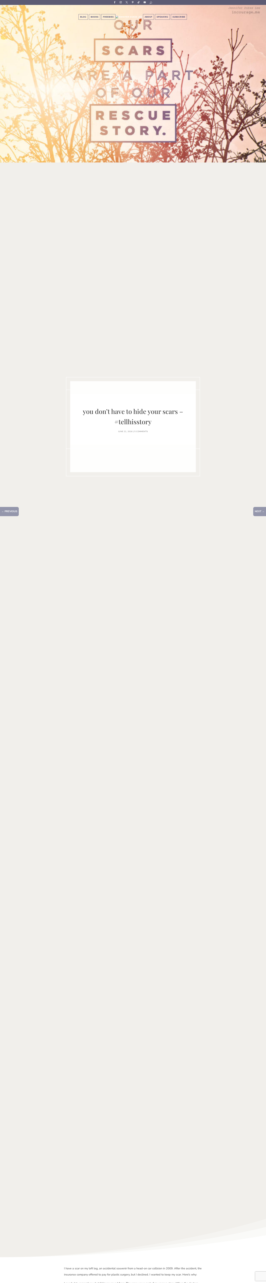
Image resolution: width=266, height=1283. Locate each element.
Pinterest (133, 2)
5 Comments (141, 431)
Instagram (121, 2)
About (148, 17)
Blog (83, 17)
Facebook (115, 2)
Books (95, 17)
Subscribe (145, 2)
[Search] (151, 3)
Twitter (127, 2)
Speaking (162, 17)
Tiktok (139, 2)
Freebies (108, 17)
